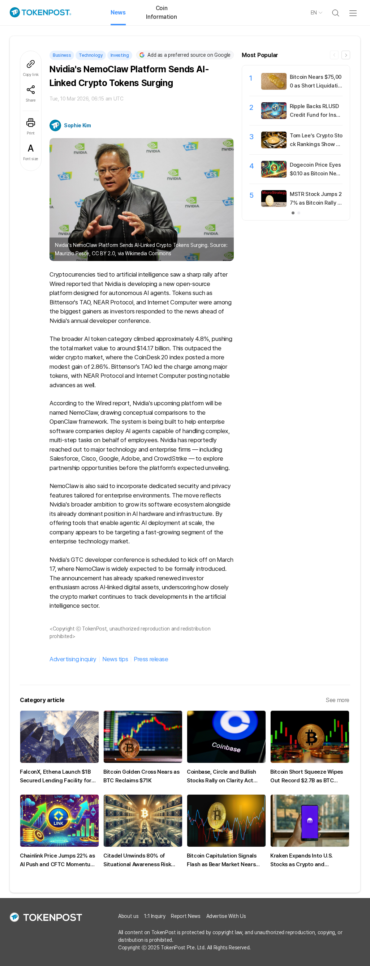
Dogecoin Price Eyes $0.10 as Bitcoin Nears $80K (315, 173)
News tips (115, 659)
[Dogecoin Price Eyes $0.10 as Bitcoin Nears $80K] (274, 176)
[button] (345, 55)
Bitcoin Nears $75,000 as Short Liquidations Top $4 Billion (315, 86)
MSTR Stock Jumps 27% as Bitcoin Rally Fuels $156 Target (316, 203)
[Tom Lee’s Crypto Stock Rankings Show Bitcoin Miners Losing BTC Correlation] (274, 146)
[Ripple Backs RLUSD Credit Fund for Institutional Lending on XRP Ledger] (274, 117)
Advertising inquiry (73, 659)
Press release (151, 659)
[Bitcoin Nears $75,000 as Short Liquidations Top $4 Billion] (274, 88)
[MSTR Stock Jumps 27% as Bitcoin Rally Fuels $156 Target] (274, 205)
